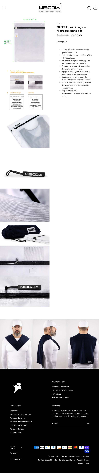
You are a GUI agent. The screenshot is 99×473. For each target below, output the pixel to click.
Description (62, 41)
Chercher (14, 411)
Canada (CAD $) (12, 448)
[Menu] (4, 7)
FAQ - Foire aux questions (20, 414)
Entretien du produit (60, 397)
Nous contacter (16, 432)
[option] (49, 344)
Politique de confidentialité (21, 421)
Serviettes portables (60, 386)
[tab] (63, 41)
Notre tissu (56, 394)
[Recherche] (89, 8)
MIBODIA (61, 23)
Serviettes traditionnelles (62, 390)
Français (13, 453)
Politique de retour (17, 418)
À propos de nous (17, 429)
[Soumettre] (88, 423)
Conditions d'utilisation (19, 425)
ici (67, 96)
